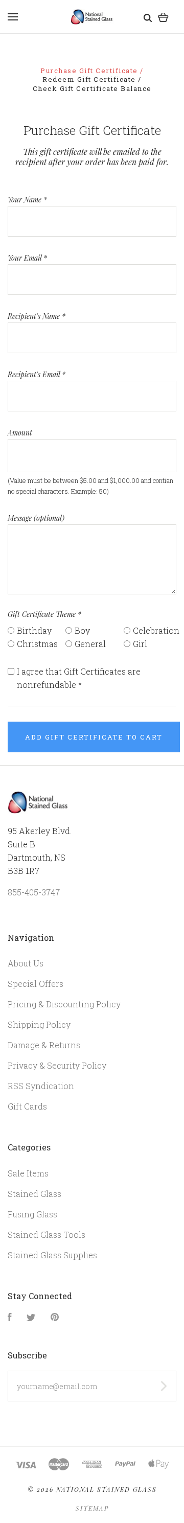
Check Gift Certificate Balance (92, 88)
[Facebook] (10, 1317)
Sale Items (28, 1173)
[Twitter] (31, 1317)
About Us (25, 963)
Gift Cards (27, 1106)
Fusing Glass (32, 1214)
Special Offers (35, 983)
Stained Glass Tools (46, 1234)
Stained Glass (34, 1193)
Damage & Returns (44, 1045)
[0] (163, 16)
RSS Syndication (41, 1085)
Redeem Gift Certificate (90, 79)
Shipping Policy (39, 1024)
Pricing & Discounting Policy (64, 1004)
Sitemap (92, 1508)
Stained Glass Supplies (52, 1255)
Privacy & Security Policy (57, 1065)
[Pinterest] (55, 1317)
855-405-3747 (34, 892)
